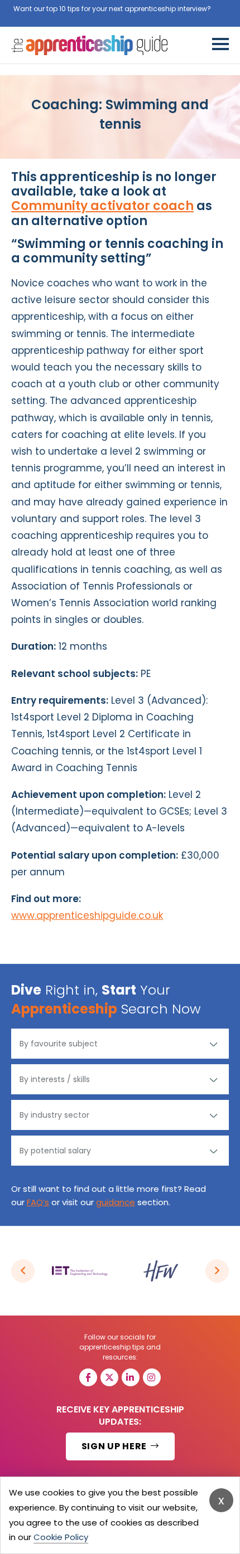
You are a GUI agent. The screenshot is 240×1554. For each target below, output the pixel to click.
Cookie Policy (60, 1537)
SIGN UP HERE (115, 1446)
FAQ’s (38, 1202)
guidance (115, 1202)
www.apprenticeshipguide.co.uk (87, 915)
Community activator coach (102, 206)
